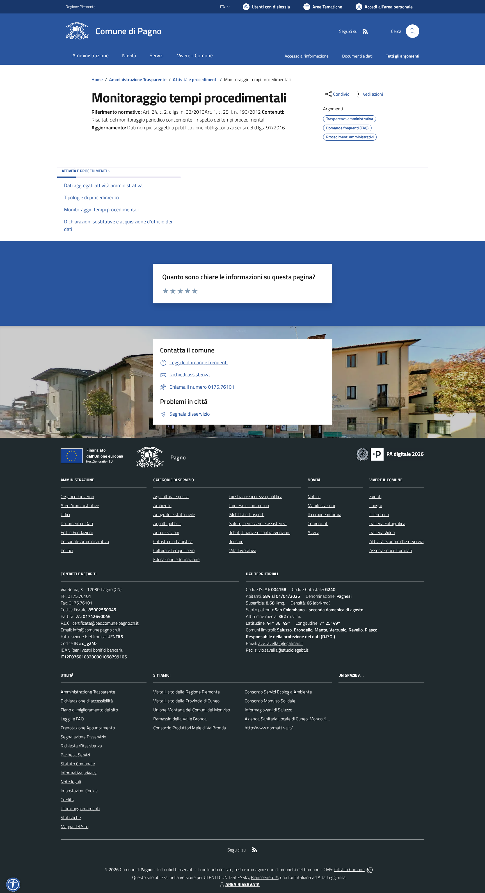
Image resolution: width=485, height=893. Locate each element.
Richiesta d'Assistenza (81, 745)
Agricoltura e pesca (171, 496)
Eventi (375, 496)
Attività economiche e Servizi (396, 541)
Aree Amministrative (80, 505)
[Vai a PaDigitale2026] (390, 454)
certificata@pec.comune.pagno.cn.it (105, 623)
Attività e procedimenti (195, 79)
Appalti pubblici (167, 523)
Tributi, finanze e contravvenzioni (259, 532)
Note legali (71, 781)
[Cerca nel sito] (412, 31)
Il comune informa (324, 514)
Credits (67, 799)
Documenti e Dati (77, 523)
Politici (67, 550)
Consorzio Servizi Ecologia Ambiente (278, 691)
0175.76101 (79, 596)
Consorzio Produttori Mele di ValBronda (189, 727)
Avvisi (313, 532)
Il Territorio (379, 514)
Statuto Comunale (78, 763)
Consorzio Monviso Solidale (270, 700)
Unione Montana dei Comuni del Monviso (191, 709)
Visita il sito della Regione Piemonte (186, 691)
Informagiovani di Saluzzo (268, 709)
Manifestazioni (321, 505)
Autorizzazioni (166, 532)
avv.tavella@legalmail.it (280, 643)
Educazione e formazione (176, 559)
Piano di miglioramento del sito (89, 709)
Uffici (65, 514)
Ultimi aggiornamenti (80, 808)
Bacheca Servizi (75, 754)
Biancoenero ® (264, 877)
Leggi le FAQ (72, 718)
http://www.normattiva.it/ (269, 727)
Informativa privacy (79, 772)
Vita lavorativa (242, 550)
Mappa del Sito (74, 826)
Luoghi (375, 505)
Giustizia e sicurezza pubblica (255, 496)
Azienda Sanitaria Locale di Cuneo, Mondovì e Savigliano (297, 718)
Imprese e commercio (249, 505)
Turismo (236, 541)
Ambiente (162, 505)
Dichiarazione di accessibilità (87, 700)
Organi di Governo (77, 496)
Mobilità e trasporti (246, 514)
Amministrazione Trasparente (137, 79)
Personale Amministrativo (85, 541)
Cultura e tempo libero (174, 550)
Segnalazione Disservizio (83, 736)
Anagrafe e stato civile (174, 514)
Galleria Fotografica (387, 523)
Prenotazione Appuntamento (88, 727)
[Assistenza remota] (370, 869)
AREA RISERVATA (242, 884)
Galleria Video (382, 532)
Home (97, 79)
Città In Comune (349, 869)
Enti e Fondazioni (77, 532)
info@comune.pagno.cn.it (96, 629)
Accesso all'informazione (307, 56)
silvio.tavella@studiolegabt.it (281, 650)
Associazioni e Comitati (390, 550)
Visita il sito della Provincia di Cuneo (186, 700)
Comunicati (318, 523)
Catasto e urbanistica (173, 541)
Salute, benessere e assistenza (258, 523)
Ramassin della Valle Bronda (180, 718)
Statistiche (71, 817)
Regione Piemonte (80, 7)
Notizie (314, 496)
